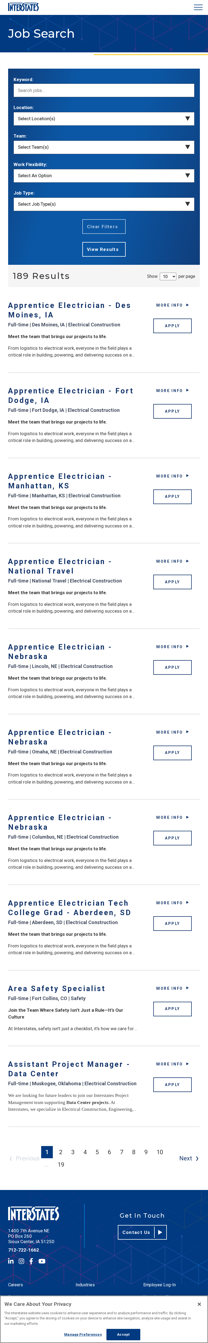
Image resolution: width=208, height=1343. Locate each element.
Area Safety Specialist (57, 988)
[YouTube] (42, 1261)
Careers (15, 1284)
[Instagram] (21, 1261)
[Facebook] (31, 1261)
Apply (172, 326)
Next (185, 1158)
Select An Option (35, 175)
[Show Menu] (198, 7)
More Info (169, 305)
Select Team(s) (33, 147)
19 (61, 1164)
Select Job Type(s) (37, 204)
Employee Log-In (159, 1284)
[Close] (199, 1304)
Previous (28, 1158)
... (46, 1164)
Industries (85, 1284)
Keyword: (23, 79)
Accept (123, 1334)
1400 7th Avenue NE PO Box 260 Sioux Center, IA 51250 (31, 1236)
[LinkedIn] (11, 1261)
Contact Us (136, 1232)
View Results (103, 249)
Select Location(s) (36, 118)
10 (160, 1152)
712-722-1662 (23, 1250)
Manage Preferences (83, 1334)
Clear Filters (102, 226)
